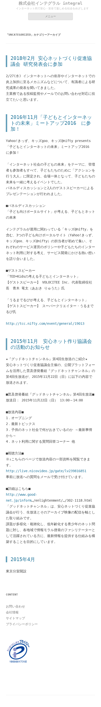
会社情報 (12, 612)
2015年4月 (23, 559)
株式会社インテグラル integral (50, 3)
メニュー (50, 16)
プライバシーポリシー (22, 624)
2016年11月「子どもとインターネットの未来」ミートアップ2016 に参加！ (51, 123)
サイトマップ (15, 618)
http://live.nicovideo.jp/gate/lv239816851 (46, 471)
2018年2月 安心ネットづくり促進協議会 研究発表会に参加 (51, 61)
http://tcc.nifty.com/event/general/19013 (45, 323)
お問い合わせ (15, 606)
